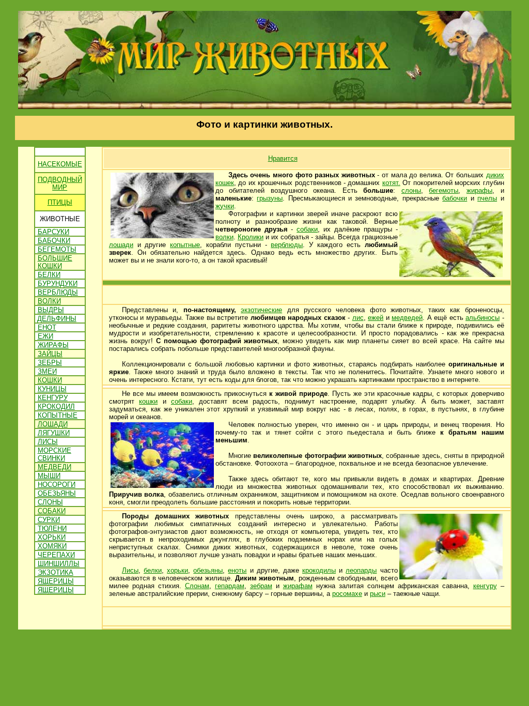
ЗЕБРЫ (50, 362)
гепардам (229, 586)
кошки (148, 401)
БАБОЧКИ (54, 240)
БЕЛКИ (49, 275)
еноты (237, 570)
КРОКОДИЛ (56, 406)
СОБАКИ (52, 511)
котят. (391, 183)
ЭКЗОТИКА (55, 572)
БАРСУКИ (53, 232)
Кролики (250, 237)
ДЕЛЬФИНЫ (56, 319)
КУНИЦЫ (52, 389)
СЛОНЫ (50, 502)
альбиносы (482, 317)
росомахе (347, 593)
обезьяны (208, 570)
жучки (224, 206)
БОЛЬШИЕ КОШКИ (55, 262)
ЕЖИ (45, 336)
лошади (121, 245)
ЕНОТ (47, 327)
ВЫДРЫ (51, 310)
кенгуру (485, 586)
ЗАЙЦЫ (50, 354)
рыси (377, 593)
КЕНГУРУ (53, 398)
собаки (307, 229)
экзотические (261, 310)
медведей (407, 317)
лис (358, 317)
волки (224, 237)
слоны (411, 190)
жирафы (479, 190)
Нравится (283, 158)
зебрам (261, 586)
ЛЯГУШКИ (54, 433)
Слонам (197, 586)
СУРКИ (49, 520)
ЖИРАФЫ (53, 345)
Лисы (130, 570)
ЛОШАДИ (53, 424)
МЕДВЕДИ (54, 467)
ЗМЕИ (47, 371)
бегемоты (443, 190)
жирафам (298, 586)
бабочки (454, 198)
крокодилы (319, 570)
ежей (375, 317)
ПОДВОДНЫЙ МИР (60, 183)
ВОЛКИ (49, 301)
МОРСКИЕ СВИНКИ (54, 454)
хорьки (177, 570)
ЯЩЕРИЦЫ (56, 581)
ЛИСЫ (48, 442)
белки (153, 570)
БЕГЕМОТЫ (57, 249)
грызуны (270, 198)
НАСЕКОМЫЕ (60, 164)
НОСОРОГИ (56, 484)
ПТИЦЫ (60, 202)
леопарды (361, 570)
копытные (185, 245)
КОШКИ (50, 380)
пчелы (487, 198)
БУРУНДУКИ (57, 283)
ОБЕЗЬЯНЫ (57, 493)
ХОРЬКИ (52, 537)
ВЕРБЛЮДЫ (58, 292)
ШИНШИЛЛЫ (59, 563)
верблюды (287, 245)
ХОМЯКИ (52, 546)
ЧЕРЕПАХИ (56, 555)
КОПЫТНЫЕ (57, 415)
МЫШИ (49, 476)
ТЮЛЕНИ (52, 528)
